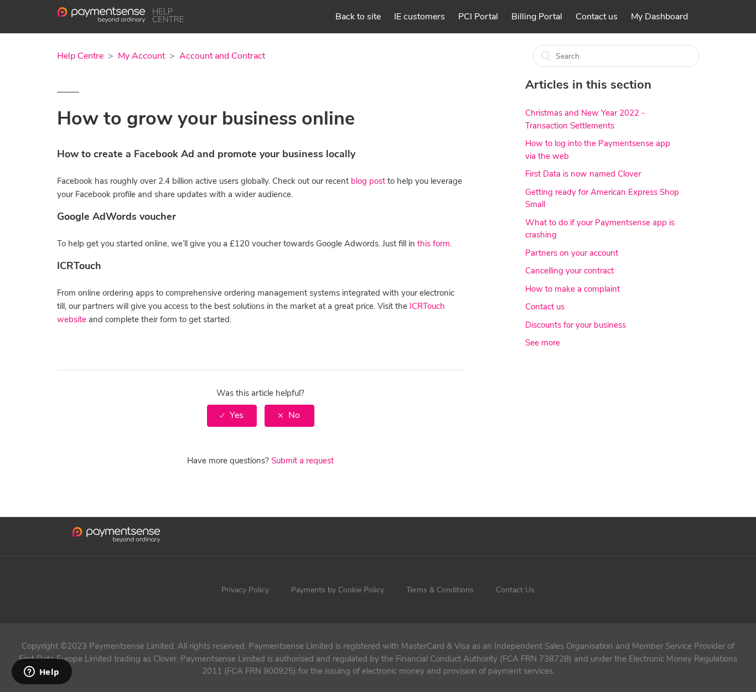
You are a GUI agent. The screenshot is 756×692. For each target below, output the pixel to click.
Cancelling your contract (569, 270)
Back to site (358, 17)
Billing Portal (536, 17)
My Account (141, 56)
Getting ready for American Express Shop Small (602, 198)
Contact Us (515, 590)
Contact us (597, 17)
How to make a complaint (572, 289)
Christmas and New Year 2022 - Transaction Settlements (585, 119)
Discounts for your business (575, 324)
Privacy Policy (245, 590)
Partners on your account (571, 253)
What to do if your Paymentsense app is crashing (600, 229)
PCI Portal (478, 17)
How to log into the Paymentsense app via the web (597, 150)
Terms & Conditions (440, 590)
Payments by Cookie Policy (337, 590)
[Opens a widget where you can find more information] (41, 672)
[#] (116, 536)
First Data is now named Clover (583, 173)
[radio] (232, 415)
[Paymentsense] (120, 20)
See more (542, 342)
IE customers (419, 17)
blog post (368, 181)
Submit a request (302, 460)
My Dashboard (659, 17)
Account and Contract (222, 56)
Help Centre (80, 56)
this (425, 243)
